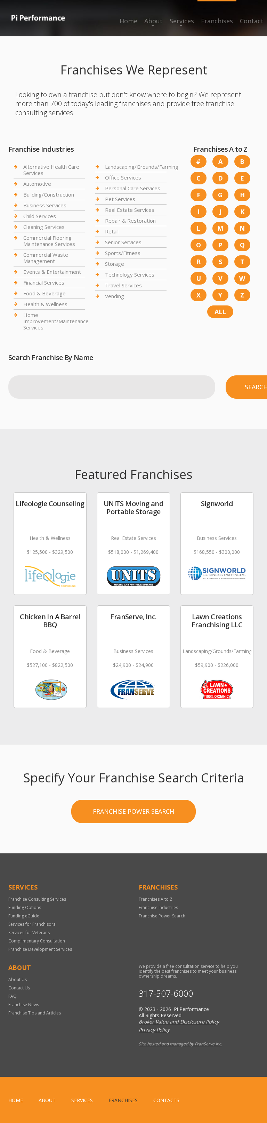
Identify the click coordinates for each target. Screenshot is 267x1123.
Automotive (37, 183)
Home (128, 21)
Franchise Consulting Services (37, 899)
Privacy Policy (154, 1029)
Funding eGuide (23, 916)
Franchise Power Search (133, 811)
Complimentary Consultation (36, 941)
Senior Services (123, 242)
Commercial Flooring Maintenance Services (49, 240)
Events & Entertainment (52, 271)
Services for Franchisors (31, 924)
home (15, 1100)
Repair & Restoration (130, 220)
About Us (17, 979)
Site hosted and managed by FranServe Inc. (180, 1044)
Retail (112, 231)
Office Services (123, 177)
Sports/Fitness (122, 252)
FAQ (12, 996)
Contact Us (19, 988)
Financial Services (43, 282)
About (153, 21)
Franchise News (23, 1004)
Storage (114, 263)
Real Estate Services (129, 209)
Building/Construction (48, 194)
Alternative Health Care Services (51, 170)
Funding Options (24, 907)
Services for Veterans (29, 932)
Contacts (166, 1100)
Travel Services (123, 285)
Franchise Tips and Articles (34, 1013)
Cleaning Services (44, 226)
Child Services (39, 216)
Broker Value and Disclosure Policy (179, 1021)
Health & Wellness (45, 304)
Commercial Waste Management (45, 257)
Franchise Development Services (40, 949)
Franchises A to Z (155, 899)
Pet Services (120, 199)
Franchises (217, 21)
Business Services (44, 205)
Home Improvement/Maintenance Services (56, 321)
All (220, 312)
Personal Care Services (132, 188)
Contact (252, 21)
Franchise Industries (158, 907)
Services (182, 21)
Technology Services (129, 274)
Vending (114, 296)
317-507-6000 (166, 993)
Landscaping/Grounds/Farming (141, 167)
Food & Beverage (44, 293)
